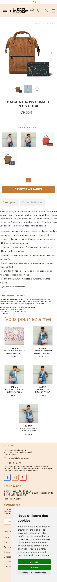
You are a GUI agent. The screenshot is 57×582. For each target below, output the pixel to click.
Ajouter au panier (28, 189)
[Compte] (46, 10)
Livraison (8, 557)
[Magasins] (32, 10)
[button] (51, 53)
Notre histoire (10, 537)
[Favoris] (39, 10)
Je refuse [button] (34, 567)
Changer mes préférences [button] (34, 573)
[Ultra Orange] (19, 10)
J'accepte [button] (34, 562)
